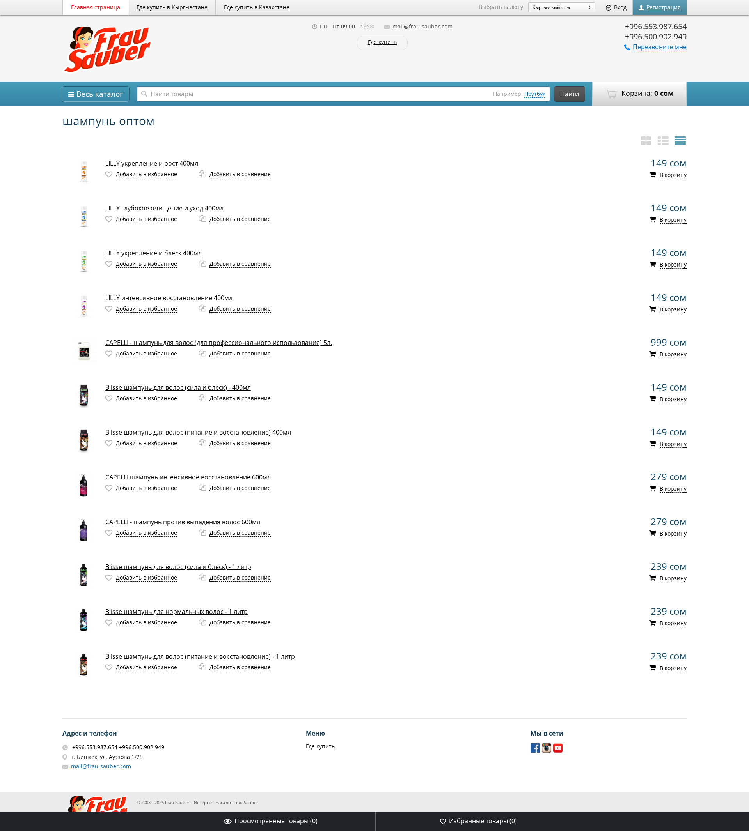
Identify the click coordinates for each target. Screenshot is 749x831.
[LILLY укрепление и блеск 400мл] (84, 261)
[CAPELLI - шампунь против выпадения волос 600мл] (84, 530)
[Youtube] (558, 751)
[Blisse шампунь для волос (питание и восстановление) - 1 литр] (84, 664)
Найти (569, 94)
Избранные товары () (483, 821)
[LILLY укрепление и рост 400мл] (84, 171)
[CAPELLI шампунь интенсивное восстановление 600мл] (84, 485)
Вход (620, 7)
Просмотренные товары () (276, 821)
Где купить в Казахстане (256, 7)
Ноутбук (534, 93)
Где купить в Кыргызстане (172, 7)
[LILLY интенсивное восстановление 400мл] (84, 306)
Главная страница (95, 7)
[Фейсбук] (535, 751)
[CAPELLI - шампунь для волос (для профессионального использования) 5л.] (84, 351)
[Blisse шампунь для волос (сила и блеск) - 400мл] (84, 395)
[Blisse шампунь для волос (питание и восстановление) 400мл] (84, 440)
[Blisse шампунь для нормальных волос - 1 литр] (84, 620)
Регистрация (663, 7)
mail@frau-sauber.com (422, 26)
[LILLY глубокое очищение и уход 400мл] (84, 216)
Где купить (382, 42)
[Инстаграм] (547, 751)
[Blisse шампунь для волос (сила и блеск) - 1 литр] (84, 575)
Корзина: (646, 93)
